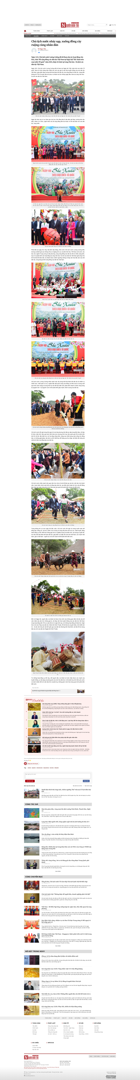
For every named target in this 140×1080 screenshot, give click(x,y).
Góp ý (32, 24)
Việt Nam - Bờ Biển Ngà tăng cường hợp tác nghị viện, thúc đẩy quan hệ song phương (67, 907)
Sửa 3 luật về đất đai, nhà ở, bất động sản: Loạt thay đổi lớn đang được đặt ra (65, 720)
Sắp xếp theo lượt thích (77, 785)
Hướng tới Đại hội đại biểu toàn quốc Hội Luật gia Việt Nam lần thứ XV (82, 33)
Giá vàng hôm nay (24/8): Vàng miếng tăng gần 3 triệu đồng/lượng (61, 703)
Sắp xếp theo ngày (88, 785)
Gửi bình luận (30, 781)
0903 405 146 (27, 1073)
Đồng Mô (56, 767)
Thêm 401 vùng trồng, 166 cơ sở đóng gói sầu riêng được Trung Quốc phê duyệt (65, 861)
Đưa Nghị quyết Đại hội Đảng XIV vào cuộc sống (108, 33)
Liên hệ (27, 24)
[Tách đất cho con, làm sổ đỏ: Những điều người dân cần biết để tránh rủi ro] (31, 998)
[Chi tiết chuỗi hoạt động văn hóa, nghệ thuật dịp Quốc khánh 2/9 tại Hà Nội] (35, 749)
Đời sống (85, 31)
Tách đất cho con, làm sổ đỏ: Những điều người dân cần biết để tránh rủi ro (66, 994)
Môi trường (81, 1032)
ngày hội (33, 767)
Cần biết (96, 1030)
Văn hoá (81, 1030)
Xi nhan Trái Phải (37, 1047)
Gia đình (96, 1026)
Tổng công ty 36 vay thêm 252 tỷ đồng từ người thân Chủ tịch (61, 981)
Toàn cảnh (36, 31)
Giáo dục (81, 1028)
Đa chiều (97, 31)
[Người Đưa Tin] (51, 1057)
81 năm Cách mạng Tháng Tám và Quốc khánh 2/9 (56, 33)
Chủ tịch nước (39, 767)
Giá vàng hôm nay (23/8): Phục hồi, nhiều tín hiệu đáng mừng (62, 1006)
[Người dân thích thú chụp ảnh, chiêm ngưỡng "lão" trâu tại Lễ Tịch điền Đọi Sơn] (31, 793)
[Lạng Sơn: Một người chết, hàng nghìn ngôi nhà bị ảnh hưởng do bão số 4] (31, 825)
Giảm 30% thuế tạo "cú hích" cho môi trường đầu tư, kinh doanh (61, 712)
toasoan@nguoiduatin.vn (30, 1075)
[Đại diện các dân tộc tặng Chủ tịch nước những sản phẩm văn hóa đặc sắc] (58, 319)
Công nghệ (66, 1038)
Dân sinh (81, 1026)
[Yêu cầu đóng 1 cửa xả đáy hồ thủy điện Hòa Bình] (31, 838)
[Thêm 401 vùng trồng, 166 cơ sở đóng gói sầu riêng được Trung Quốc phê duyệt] (31, 864)
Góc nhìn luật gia (52, 1028)
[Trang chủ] (70, 25)
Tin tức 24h (105, 1056)
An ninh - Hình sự (52, 1034)
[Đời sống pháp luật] (100, 1077)
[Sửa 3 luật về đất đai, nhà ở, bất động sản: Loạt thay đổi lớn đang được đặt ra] (35, 723)
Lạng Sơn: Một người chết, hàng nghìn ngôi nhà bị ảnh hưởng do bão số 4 (65, 822)
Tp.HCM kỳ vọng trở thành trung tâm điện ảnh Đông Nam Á (45, 690)
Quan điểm (35, 1045)
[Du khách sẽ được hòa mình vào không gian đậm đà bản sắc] (58, 596)
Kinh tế (62, 31)
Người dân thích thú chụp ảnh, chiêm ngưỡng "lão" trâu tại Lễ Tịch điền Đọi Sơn (66, 790)
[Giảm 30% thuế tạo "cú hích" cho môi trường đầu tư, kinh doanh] (35, 715)
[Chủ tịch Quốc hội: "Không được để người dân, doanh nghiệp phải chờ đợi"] (31, 898)
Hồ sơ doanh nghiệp (68, 1032)
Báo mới (112, 1056)
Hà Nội (29, 767)
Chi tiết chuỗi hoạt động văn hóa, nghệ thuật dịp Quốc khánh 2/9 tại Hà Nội (64, 746)
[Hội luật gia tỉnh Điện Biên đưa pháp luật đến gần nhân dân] (35, 740)
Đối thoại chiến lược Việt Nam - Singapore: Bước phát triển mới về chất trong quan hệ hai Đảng (67, 935)
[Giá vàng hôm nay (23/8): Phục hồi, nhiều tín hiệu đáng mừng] (31, 1010)
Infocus (109, 31)
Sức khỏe (96, 1028)
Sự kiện (52, 35)
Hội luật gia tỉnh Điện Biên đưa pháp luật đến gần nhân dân (59, 737)
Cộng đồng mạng (98, 1032)
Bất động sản (66, 1026)
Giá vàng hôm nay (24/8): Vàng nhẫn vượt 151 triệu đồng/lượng (62, 969)
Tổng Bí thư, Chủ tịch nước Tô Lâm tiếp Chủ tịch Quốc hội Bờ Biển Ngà (64, 881)
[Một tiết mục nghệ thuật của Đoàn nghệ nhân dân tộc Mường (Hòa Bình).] (58, 280)
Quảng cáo (38, 24)
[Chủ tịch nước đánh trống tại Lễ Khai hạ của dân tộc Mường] (58, 227)
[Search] (106, 25)
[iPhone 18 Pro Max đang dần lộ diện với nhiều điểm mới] (31, 960)
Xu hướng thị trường (68, 1034)
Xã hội (73, 31)
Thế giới (67, 35)
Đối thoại (59, 35)
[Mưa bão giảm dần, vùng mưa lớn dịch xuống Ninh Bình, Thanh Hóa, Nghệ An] (31, 813)
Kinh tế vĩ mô (66, 1030)
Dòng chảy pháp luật (53, 1026)
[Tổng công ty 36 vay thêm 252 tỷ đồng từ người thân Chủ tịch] (31, 985)
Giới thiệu (97, 1056)
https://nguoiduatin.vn (28, 1061)
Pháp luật (50, 31)
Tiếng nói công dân (52, 1032)
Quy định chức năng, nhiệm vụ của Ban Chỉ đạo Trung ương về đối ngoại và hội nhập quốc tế (66, 921)
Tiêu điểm (36, 35)
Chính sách (44, 35)
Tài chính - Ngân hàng (68, 1028)
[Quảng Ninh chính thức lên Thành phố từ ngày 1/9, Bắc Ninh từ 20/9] (35, 732)
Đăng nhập (86, 780)
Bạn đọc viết (36, 1049)
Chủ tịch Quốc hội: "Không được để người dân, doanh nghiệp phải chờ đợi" (66, 894)
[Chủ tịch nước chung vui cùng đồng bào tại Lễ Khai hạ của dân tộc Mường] (58, 506)
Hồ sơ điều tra (51, 1030)
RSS (91, 1056)
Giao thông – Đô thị (83, 1034)
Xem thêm (58, 871)
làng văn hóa (46, 767)
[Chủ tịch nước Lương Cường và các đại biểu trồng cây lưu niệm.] (58, 461)
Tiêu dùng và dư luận (68, 1036)
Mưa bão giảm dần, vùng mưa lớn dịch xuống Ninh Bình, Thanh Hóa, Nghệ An (66, 810)
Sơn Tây (51, 767)
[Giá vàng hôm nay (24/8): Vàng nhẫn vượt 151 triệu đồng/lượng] (31, 972)
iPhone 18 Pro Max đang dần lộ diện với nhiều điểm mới (60, 956)
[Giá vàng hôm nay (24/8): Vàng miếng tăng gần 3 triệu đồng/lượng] (35, 707)
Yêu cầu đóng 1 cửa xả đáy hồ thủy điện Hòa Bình (58, 834)
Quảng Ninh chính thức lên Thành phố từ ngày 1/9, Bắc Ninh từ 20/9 (62, 729)
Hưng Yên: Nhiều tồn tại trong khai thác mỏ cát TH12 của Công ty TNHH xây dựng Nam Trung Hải (66, 847)
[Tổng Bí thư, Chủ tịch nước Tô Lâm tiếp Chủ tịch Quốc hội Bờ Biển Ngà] (31, 885)
